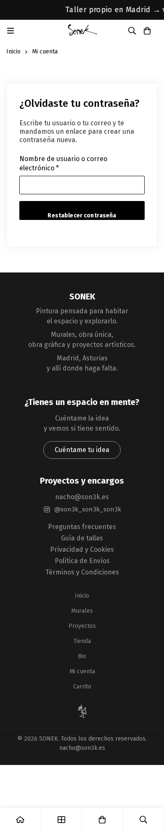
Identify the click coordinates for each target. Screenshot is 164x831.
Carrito (82, 686)
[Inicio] (20, 819)
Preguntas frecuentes (82, 527)
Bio (82, 656)
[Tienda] (61, 819)
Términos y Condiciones (82, 572)
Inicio (13, 51)
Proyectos (82, 626)
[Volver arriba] (82, 710)
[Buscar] (132, 30)
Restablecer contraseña (82, 215)
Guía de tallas (82, 538)
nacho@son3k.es (82, 497)
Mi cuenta (82, 671)
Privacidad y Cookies (82, 549)
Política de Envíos (82, 561)
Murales (82, 610)
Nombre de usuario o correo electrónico (63, 164)
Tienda (82, 641)
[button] (82, 450)
